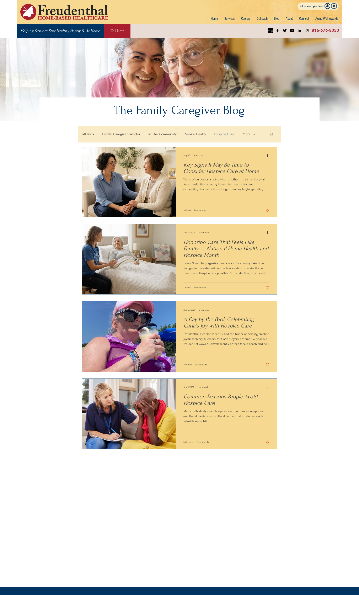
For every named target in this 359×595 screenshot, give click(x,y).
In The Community (162, 134)
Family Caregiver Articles (121, 134)
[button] (229, 18)
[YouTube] (292, 30)
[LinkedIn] (299, 30)
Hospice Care (224, 134)
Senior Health (195, 134)
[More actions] (268, 155)
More (247, 134)
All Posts (88, 134)
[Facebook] (277, 30)
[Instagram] (306, 30)
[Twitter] (284, 30)
